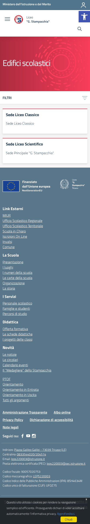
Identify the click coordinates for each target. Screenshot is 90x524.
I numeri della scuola (17, 272)
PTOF (6, 379)
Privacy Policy (13, 419)
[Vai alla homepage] (18, 19)
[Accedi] (83, 5)
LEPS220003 (41, 476)
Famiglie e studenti (16, 308)
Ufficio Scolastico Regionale (22, 220)
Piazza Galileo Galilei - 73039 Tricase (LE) (40, 449)
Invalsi (7, 241)
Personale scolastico (17, 303)
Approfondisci (65, 513)
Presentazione (13, 262)
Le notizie (10, 354)
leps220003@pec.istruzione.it (66, 463)
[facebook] (22, 436)
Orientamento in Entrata (21, 389)
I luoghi (8, 267)
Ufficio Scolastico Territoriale (23, 225)
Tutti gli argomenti (16, 400)
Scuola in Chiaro (14, 231)
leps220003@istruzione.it (28, 459)
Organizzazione (14, 283)
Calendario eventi (15, 365)
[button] (84, 16)
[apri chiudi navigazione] (7, 19)
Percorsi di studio (15, 313)
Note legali (11, 427)
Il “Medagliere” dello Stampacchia (27, 370)
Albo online (62, 412)
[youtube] (28, 436)
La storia (9, 288)
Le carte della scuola (17, 277)
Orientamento (13, 384)
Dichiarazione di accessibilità (51, 419)
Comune (9, 247)
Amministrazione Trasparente (25, 412)
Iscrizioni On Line (15, 236)
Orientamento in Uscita (19, 394)
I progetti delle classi (17, 339)
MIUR (7, 215)
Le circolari (10, 359)
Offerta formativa (15, 328)
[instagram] (34, 436)
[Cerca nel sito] (79, 29)
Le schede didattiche (18, 334)
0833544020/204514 (31, 454)
